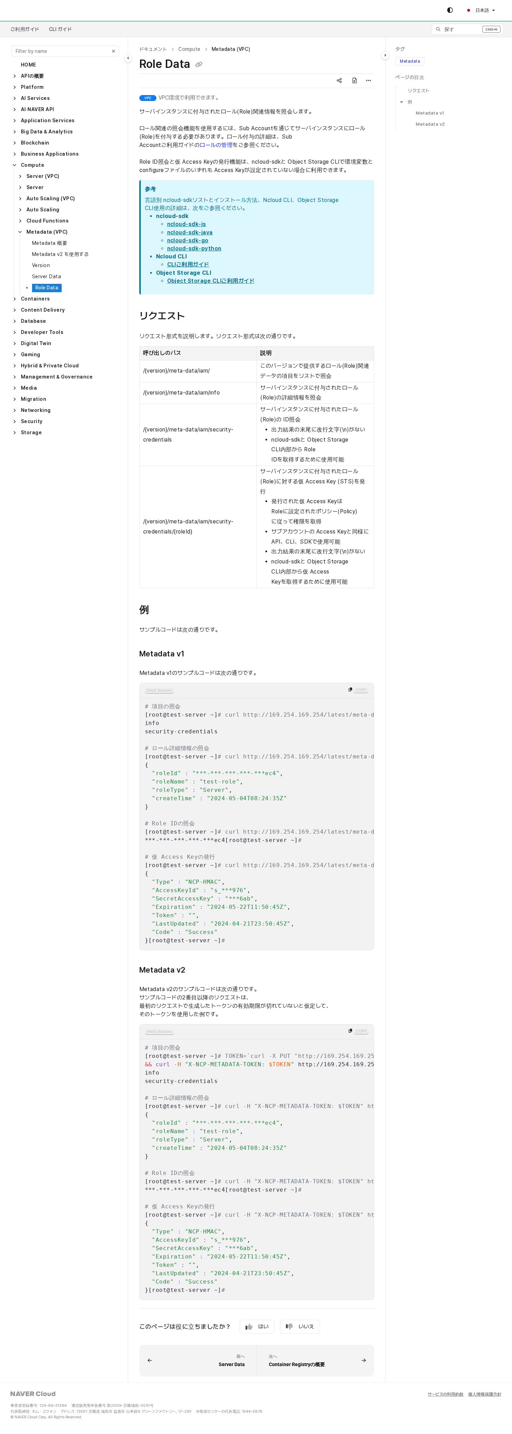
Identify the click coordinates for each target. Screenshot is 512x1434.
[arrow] (401, 102)
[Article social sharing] (339, 80)
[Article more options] (368, 80)
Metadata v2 (430, 124)
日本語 (481, 10)
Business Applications (50, 154)
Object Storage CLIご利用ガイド (211, 281)
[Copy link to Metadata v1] (195, 654)
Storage (31, 432)
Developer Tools (42, 332)
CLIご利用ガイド (188, 264)
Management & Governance (57, 377)
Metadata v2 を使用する (60, 254)
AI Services (35, 98)
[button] (468, 29)
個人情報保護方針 (485, 1394)
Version (41, 265)
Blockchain (35, 143)
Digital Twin (36, 343)
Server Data (46, 276)
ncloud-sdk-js (186, 224)
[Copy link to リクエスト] (196, 316)
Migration (33, 399)
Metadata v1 (430, 113)
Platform (32, 87)
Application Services (48, 120)
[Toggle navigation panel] (128, 58)
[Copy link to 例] (160, 610)
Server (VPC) (43, 176)
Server (35, 187)
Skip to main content (35, 10)
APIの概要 (32, 76)
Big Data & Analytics (47, 131)
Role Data (47, 287)
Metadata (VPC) (47, 232)
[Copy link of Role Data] (198, 64)
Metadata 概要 (49, 243)
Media (29, 388)
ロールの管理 (216, 145)
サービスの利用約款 (446, 1394)
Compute (32, 165)
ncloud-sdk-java (190, 232)
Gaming (30, 354)
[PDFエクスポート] (354, 80)
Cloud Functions (47, 221)
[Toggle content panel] (385, 55)
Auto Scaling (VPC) (50, 198)
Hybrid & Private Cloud (50, 365)
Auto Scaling (43, 209)
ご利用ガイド (24, 29)
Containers (35, 299)
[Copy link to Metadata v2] (196, 970)
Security (32, 421)
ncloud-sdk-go (188, 240)
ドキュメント (153, 49)
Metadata (410, 61)
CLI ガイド (60, 29)
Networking (36, 410)
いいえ (306, 1326)
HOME (28, 65)
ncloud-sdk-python (194, 248)
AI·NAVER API (37, 109)
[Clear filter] (113, 51)
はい (263, 1326)
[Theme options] (450, 10)
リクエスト (418, 90)
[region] (256, 816)
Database (33, 321)
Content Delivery (43, 310)
